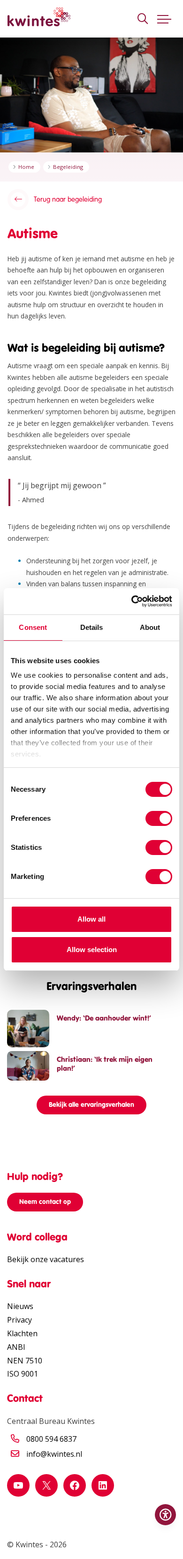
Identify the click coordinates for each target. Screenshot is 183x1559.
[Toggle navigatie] (164, 19)
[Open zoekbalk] (142, 19)
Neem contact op (45, 1202)
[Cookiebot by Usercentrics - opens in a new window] (131, 601)
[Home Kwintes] (39, 18)
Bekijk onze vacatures (45, 1259)
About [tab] (150, 627)
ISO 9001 (22, 1374)
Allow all (91, 919)
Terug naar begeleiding (68, 199)
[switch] (158, 818)
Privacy (19, 1320)
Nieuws (20, 1306)
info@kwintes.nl (54, 1454)
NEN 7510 (24, 1360)
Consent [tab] (33, 627)
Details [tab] (91, 627)
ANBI (16, 1347)
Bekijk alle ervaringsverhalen (91, 1105)
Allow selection (92, 950)
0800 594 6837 (51, 1439)
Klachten (22, 1333)
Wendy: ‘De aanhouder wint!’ (104, 1018)
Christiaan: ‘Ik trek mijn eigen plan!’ (104, 1064)
